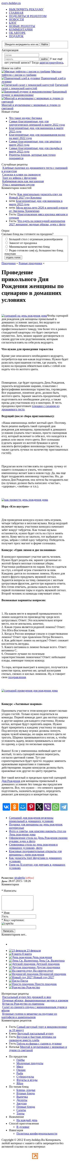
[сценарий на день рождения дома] (24, 315)
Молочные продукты (29, 1063)
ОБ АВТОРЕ (17, 32)
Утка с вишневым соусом (18, 184)
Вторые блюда (25, 1093)
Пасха (24, 980)
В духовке (22, 1126)
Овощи (21, 1070)
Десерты (21, 1100)
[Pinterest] (31, 807)
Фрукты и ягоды (27, 1080)
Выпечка (22, 1096)
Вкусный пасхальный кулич (35, 1033)
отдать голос (13, 257)
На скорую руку (42, 970)
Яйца (19, 1083)
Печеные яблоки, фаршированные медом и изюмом (35, 1000)
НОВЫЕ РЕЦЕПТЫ (22, 26)
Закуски (21, 1103)
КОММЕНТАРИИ (21, 29)
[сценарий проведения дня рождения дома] (29, 690)
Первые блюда (25, 1106)
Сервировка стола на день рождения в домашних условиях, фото (33, 846)
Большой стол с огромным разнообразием (35, 239)
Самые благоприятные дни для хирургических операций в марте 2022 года (37, 123)
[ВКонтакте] (6, 807)
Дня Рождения (10, 781)
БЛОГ (13, 22)
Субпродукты (25, 1076)
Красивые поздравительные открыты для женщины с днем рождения (35, 853)
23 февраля (33, 950)
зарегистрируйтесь (51, 62)
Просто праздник (45, 984)
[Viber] (47, 807)
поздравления (17, 677)
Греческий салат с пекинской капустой (34, 86)
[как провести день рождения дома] (24, 499)
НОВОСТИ (16, 19)
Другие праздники (48, 967)
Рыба (19, 1073)
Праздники (8, 263)
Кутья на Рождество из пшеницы (23, 1003)
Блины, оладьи (25, 1090)
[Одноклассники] (14, 807)
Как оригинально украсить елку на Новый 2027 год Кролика (35, 196)
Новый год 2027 (43, 977)
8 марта (26, 953)
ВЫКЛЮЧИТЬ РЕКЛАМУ (26, 9)
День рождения (42, 957)
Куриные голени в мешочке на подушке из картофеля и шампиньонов (29, 1015)
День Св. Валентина (51, 960)
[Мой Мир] (23, 807)
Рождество (33, 987)
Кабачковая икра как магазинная (23, 181)
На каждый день (26, 1120)
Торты (20, 1113)
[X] (39, 807)
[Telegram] (64, 807)
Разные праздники (30, 263)
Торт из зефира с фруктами (19, 177)
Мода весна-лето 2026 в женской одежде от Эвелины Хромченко (38, 209)
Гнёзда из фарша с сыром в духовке (39, 1043)
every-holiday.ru (11, 3)
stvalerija (19, 877)
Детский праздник (47, 964)
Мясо (19, 1066)
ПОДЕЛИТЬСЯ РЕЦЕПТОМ (27, 16)
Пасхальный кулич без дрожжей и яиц (26, 997)
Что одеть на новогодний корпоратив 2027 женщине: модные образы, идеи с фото (37, 222)
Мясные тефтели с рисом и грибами (31, 73)
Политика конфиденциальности (36, 1133)
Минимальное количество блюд (29, 246)
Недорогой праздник (52, 974)
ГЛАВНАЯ (16, 12)
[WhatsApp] (55, 807)
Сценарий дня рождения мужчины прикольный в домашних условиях (31, 819)
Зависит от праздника (22, 243)
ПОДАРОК (16, 36)
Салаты (21, 1110)
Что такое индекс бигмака (25, 118)
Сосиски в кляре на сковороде (21, 174)
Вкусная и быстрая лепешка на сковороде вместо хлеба (32, 1038)
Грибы (20, 1059)
